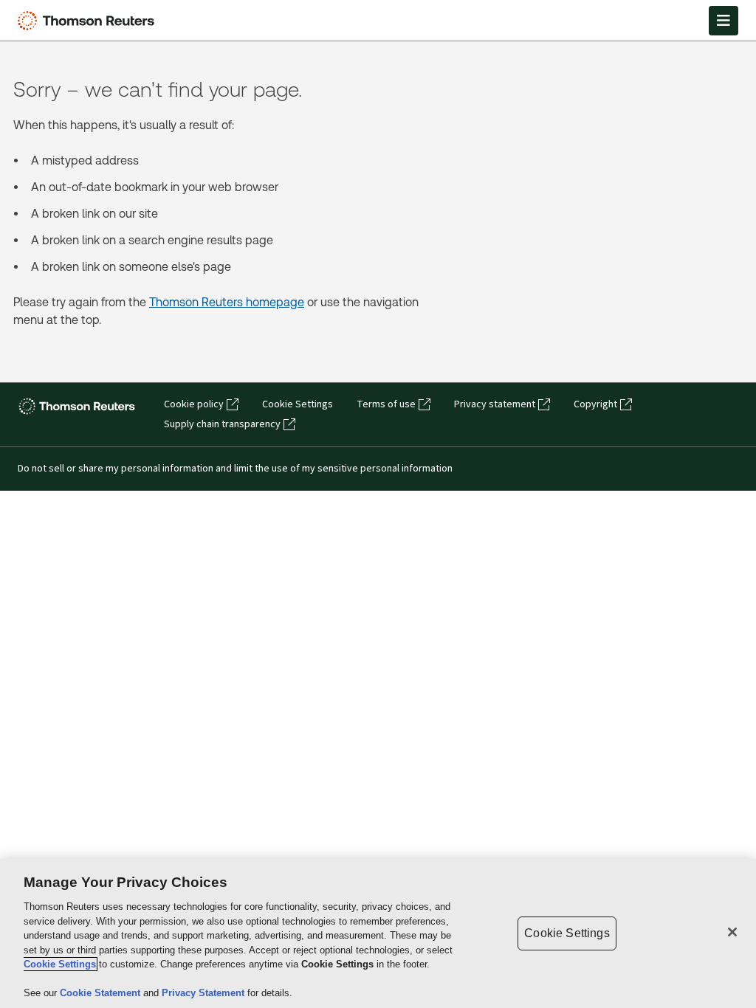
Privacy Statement (204, 992)
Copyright (595, 404)
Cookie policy (194, 404)
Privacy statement (494, 404)
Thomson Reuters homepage (226, 302)
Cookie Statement (101, 992)
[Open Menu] (723, 20)
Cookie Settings (297, 404)
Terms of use (386, 404)
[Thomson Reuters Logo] (89, 20)
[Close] (732, 932)
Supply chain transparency (222, 424)
